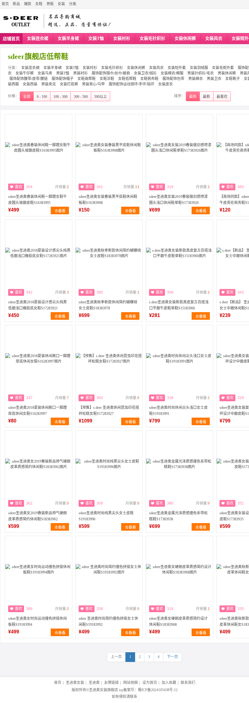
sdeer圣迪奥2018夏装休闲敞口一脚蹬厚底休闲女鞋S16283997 (37, 410)
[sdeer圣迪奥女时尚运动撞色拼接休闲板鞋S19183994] (38, 569)
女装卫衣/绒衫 (145, 73)
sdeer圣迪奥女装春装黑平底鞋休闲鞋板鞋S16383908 (108, 200)
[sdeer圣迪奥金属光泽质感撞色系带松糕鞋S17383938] (179, 464)
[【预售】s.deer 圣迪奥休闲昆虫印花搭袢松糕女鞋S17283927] (109, 358)
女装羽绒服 (199, 68)
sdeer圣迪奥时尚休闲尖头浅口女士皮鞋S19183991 (178, 410)
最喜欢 (222, 97)
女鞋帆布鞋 (149, 79)
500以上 (100, 97)
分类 (72, 4)
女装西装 (30, 84)
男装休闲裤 (227, 73)
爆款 (27, 4)
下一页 (172, 657)
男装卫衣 (214, 79)
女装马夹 (45, 73)
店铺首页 (11, 38)
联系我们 (188, 683)
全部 (26, 97)
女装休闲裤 (185, 38)
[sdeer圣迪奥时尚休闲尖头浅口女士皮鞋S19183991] (179, 358)
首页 (5, 4)
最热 (192, 97)
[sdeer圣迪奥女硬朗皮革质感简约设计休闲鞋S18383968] (179, 569)
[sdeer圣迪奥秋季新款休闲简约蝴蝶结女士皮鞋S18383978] (109, 253)
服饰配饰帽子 (62, 79)
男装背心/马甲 (93, 84)
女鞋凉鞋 (107, 79)
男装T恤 (62, 73)
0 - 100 (42, 97)
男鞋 (50, 4)
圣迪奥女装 (75, 683)
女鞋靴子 (232, 79)
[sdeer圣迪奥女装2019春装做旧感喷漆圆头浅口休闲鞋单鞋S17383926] (179, 147)
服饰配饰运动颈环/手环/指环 (131, 84)
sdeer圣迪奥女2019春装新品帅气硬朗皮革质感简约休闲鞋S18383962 (37, 516)
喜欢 (18, 187)
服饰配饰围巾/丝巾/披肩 (111, 73)
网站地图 (130, 683)
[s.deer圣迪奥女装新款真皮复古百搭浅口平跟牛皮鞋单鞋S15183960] (179, 253)
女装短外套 (177, 68)
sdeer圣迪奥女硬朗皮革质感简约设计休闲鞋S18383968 (178, 621)
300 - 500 (81, 97)
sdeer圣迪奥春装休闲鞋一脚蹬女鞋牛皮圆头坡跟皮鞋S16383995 (37, 200)
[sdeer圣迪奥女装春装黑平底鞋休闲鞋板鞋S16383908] (109, 147)
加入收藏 (169, 683)
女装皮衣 (165, 84)
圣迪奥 (94, 683)
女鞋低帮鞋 (127, 79)
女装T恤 (96, 38)
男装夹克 (48, 84)
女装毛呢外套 (223, 68)
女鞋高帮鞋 (86, 79)
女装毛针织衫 (152, 38)
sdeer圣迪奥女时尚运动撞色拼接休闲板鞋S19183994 (37, 621)
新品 (16, 4)
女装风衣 (213, 38)
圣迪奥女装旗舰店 (103, 690)
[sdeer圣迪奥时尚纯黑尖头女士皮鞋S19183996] (109, 464)
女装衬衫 (121, 38)
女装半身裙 (68, 38)
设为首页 (149, 683)
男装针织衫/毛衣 (200, 73)
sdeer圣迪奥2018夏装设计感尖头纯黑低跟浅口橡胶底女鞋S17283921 (37, 305)
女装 (61, 4)
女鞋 (39, 4)
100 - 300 (60, 97)
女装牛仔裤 (24, 73)
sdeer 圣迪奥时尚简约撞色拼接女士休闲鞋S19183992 (108, 621)
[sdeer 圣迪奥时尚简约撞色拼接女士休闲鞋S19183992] (109, 569)
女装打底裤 (69, 84)
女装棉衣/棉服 (172, 73)
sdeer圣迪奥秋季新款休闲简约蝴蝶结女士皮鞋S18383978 (108, 305)
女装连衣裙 (37, 38)
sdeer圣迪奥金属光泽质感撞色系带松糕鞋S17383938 (178, 516)
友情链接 (111, 683)
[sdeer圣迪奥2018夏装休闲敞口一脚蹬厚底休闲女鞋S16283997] (38, 358)
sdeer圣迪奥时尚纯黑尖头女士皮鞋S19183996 (106, 516)
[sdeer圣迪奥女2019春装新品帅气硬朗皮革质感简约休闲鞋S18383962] (38, 464)
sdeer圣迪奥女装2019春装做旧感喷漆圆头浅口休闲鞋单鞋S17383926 (178, 200)
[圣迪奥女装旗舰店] (21, 21)
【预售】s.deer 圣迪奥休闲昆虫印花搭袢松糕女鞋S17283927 (109, 410)
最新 (206, 97)
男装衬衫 (80, 73)
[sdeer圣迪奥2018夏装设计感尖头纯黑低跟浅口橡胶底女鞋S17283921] (38, 253)
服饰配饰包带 (173, 79)
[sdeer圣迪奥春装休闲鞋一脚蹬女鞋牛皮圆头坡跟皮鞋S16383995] (38, 147)
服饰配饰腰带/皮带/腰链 (28, 79)
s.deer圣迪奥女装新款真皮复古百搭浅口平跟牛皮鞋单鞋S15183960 (179, 305)
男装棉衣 (195, 79)
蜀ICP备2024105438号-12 (158, 690)
